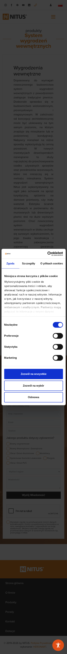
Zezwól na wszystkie (33, 373)
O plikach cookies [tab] (51, 263)
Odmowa (33, 397)
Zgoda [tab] (10, 263)
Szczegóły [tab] (28, 263)
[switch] (58, 336)
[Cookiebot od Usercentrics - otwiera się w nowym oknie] (48, 253)
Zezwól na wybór (33, 385)
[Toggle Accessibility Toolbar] (58, 645)
